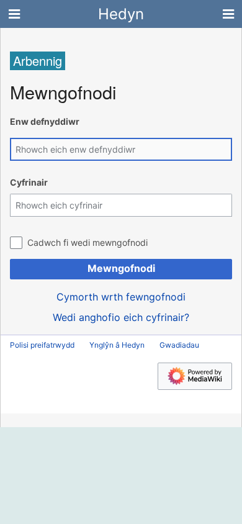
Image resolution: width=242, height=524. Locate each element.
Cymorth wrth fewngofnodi (121, 297)
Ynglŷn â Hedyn (117, 345)
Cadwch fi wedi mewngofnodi (87, 242)
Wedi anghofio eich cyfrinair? (121, 317)
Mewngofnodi (121, 268)
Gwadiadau (179, 345)
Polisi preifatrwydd (42, 345)
